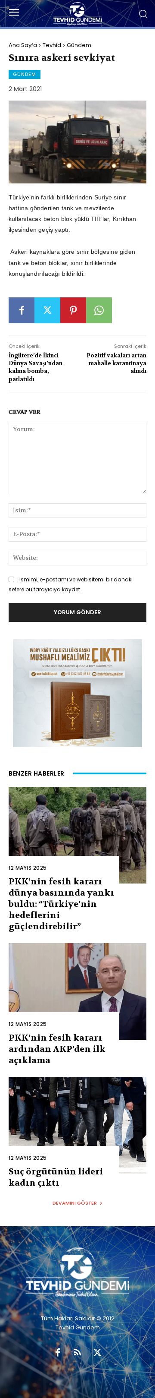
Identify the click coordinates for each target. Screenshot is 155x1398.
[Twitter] (47, 310)
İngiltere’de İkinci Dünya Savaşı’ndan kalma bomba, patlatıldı (35, 367)
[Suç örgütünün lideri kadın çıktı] (77, 1125)
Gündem (79, 45)
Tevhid (52, 45)
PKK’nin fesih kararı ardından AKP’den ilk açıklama (57, 1049)
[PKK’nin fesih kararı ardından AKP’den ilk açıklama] (77, 991)
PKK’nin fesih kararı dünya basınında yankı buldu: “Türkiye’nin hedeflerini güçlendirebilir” (61, 904)
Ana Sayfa (23, 45)
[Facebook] (21, 310)
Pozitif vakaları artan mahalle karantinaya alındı (116, 363)
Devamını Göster (75, 1202)
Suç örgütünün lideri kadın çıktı (56, 1177)
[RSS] (77, 1353)
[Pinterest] (73, 310)
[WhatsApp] (99, 310)
